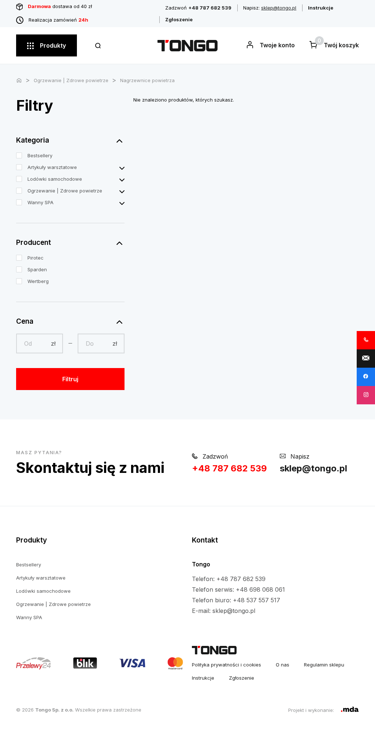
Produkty (52, 45)
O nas (282, 665)
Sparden (37, 269)
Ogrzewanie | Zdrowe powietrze (71, 80)
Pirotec (35, 258)
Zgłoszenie (241, 678)
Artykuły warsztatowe (52, 167)
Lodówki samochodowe (54, 179)
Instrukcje (203, 678)
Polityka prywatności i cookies (226, 665)
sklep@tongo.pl (278, 8)
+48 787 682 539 (229, 468)
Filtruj (70, 379)
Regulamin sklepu (324, 665)
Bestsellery (39, 155)
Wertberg (38, 281)
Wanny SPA (40, 202)
